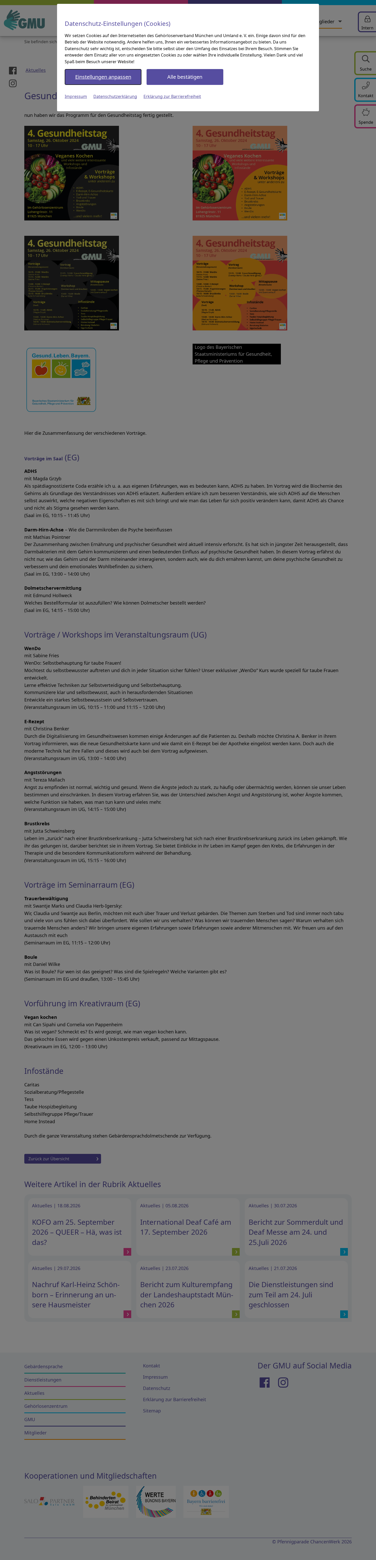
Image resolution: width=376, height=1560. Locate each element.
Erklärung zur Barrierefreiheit (172, 96)
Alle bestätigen (184, 76)
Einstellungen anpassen (103, 76)
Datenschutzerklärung (115, 96)
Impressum (76, 96)
